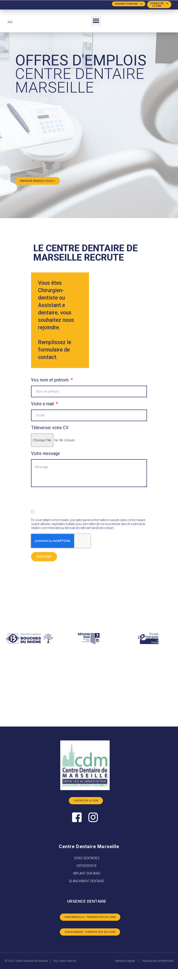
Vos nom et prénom (50, 380)
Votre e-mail (43, 404)
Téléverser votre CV (50, 427)
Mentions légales (125, 961)
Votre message (45, 453)
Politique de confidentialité (157, 961)
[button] (128, 3)
